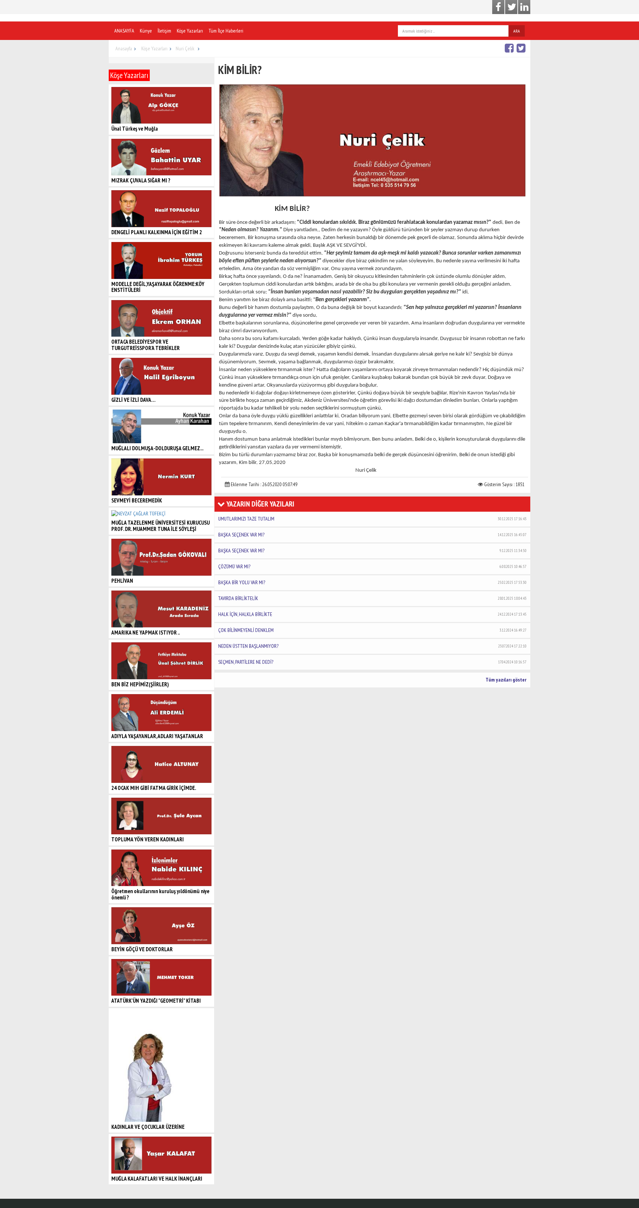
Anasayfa (123, 48)
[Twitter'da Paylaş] (522, 48)
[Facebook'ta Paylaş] (510, 48)
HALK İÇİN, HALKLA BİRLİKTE (372, 614)
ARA (516, 31)
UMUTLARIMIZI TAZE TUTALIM (372, 518)
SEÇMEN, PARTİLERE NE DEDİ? (372, 662)
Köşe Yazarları (190, 30)
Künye (146, 30)
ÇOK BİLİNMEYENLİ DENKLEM (372, 630)
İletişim (164, 30)
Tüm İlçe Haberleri (226, 30)
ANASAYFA (124, 30)
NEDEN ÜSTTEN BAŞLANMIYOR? (372, 646)
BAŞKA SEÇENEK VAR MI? (372, 534)
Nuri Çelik (186, 48)
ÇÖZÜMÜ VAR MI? (372, 566)
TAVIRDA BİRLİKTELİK (372, 598)
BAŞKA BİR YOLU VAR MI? (372, 582)
